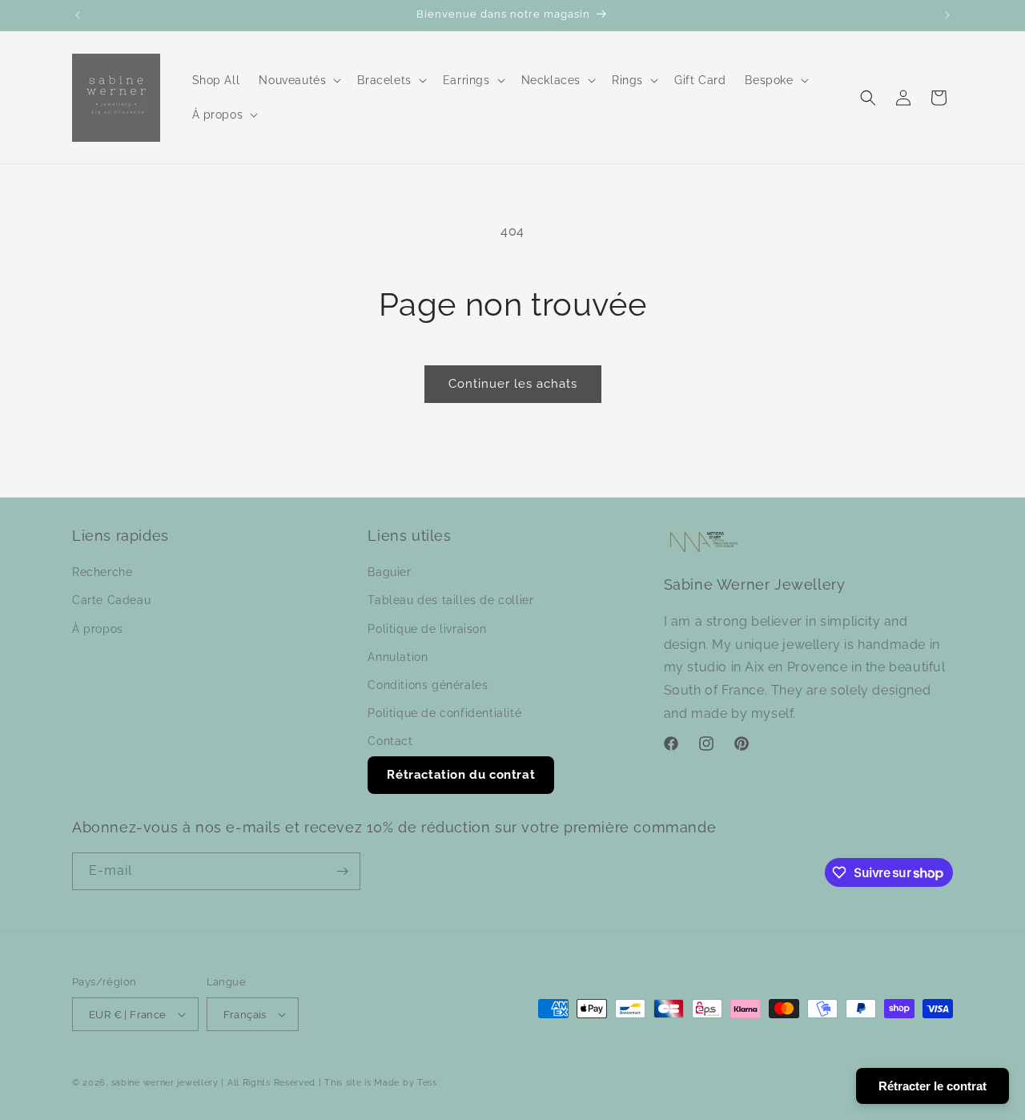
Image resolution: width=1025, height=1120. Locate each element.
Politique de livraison (427, 628)
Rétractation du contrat (461, 774)
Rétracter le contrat (932, 1086)
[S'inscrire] (342, 871)
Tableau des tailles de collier (450, 600)
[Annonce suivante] (947, 15)
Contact (390, 741)
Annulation (398, 657)
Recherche (102, 572)
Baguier (389, 572)
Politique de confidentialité (444, 713)
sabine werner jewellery (165, 1083)
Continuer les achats (512, 384)
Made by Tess (405, 1083)
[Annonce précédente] (77, 15)
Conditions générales (428, 685)
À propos (97, 628)
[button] (298, 80)
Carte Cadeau (111, 600)
